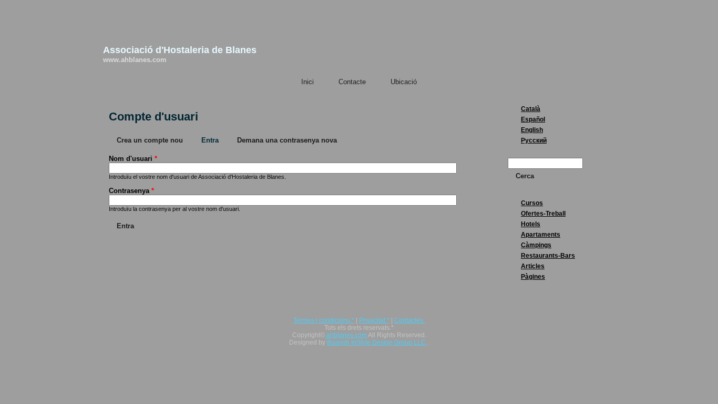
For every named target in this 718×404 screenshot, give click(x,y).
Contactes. (409, 320)
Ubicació (404, 82)
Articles (533, 266)
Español (533, 119)
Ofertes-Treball (543, 213)
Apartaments (540, 234)
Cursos (532, 203)
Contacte (352, 82)
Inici (307, 82)
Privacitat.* (374, 320)
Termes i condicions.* (323, 320)
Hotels (530, 224)
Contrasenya (131, 191)
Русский (534, 140)
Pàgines (533, 276)
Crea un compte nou (150, 140)
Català (530, 109)
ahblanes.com (346, 335)
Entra (214, 140)
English (532, 130)
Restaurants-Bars (548, 255)
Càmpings (536, 245)
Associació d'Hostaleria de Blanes (180, 50)
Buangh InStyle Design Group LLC (377, 342)
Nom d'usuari (133, 159)
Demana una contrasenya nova (287, 140)
